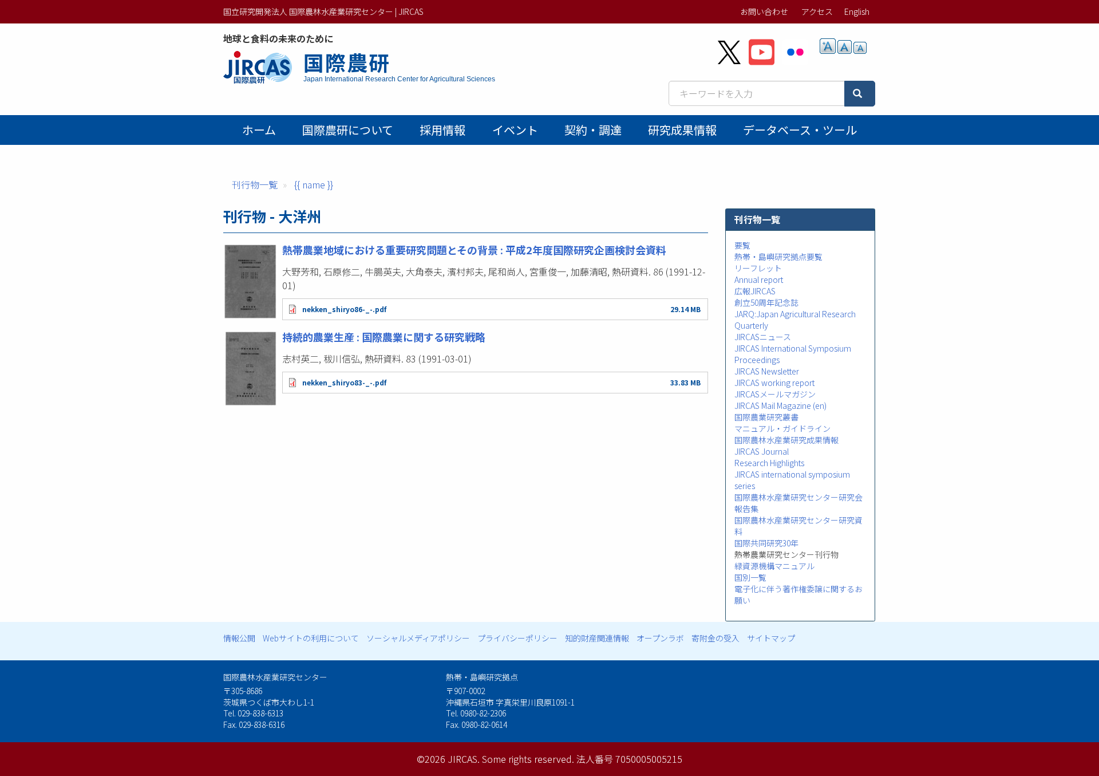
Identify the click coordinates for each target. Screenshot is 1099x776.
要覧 (742, 245)
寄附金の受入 (715, 638)
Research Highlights (769, 462)
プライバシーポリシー (517, 638)
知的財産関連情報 (597, 638)
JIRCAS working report (774, 382)
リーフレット (758, 268)
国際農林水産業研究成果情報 (786, 440)
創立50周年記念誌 (766, 302)
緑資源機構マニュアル (774, 566)
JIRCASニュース (762, 336)
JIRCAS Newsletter (766, 371)
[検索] (859, 94)
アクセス (817, 11)
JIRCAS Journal (761, 451)
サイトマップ (771, 638)
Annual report (758, 279)
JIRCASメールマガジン (775, 394)
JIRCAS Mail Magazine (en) (780, 405)
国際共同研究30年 (766, 543)
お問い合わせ (764, 11)
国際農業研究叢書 (766, 417)
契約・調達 (593, 129)
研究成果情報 (682, 129)
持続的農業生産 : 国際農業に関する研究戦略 (383, 336)
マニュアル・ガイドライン (782, 428)
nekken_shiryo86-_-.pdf (344, 309)
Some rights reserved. (528, 759)
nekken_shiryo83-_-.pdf (344, 382)
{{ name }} (313, 184)
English (856, 11)
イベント (515, 129)
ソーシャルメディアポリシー (418, 638)
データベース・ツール (800, 129)
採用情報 (442, 129)
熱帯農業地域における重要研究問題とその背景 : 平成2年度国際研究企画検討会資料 (474, 249)
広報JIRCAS (755, 291)
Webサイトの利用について (311, 638)
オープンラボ (660, 638)
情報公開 (239, 638)
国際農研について (347, 129)
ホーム (259, 129)
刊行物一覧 (255, 184)
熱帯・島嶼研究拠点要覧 (778, 256)
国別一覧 (750, 577)
